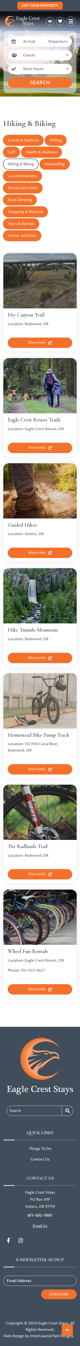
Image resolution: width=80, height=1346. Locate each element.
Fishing (56, 140)
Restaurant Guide (23, 188)
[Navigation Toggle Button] (71, 21)
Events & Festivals (23, 140)
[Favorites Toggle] (60, 21)
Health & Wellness (41, 152)
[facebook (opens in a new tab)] (9, 1240)
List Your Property (40, 5)
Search (40, 82)
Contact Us (40, 1159)
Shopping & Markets (25, 211)
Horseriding (54, 164)
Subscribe (59, 1294)
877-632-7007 (40, 1215)
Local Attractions (22, 176)
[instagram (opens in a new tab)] (20, 1240)
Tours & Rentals (21, 223)
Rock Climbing (20, 199)
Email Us (40, 1226)
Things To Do (40, 1148)
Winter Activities (22, 235)
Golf (11, 152)
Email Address (19, 1280)
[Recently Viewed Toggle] (50, 21)
